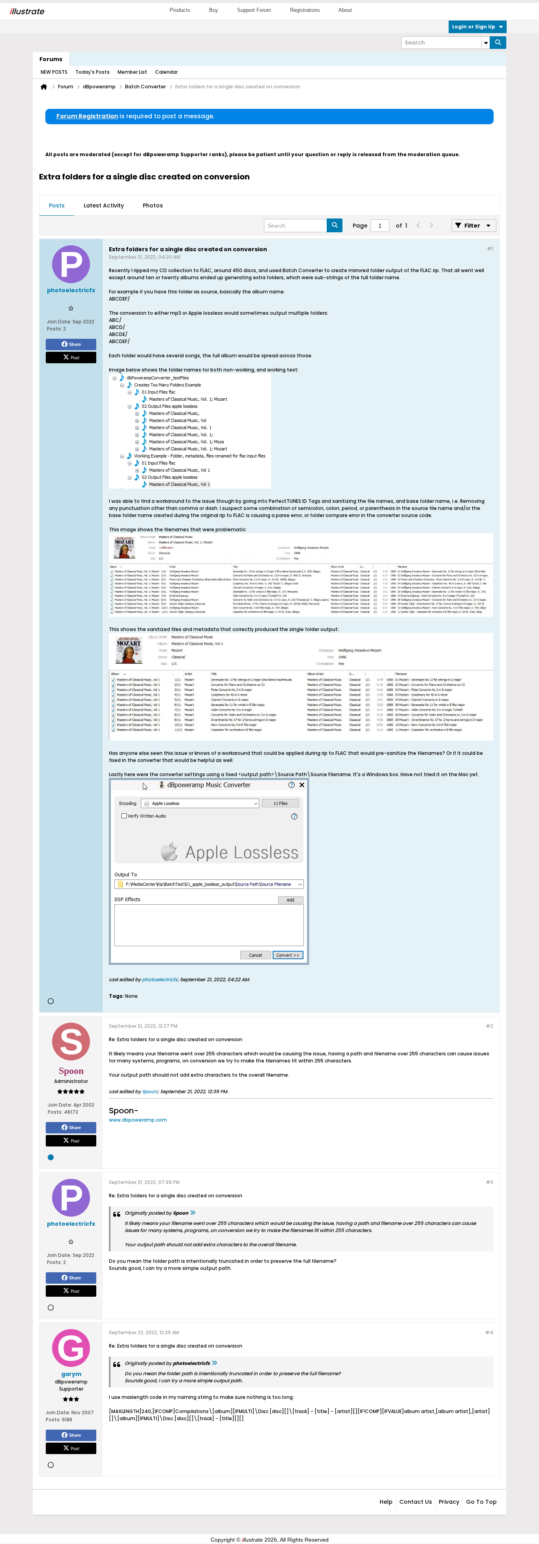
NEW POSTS (54, 72)
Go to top (481, 1502)
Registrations (305, 10)
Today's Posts (92, 72)
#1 (490, 248)
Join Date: (59, 321)
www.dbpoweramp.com (138, 1119)
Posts (57, 205)
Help (386, 1502)
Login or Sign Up (473, 26)
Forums (50, 59)
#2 (489, 1026)
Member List (132, 72)
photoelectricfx (159, 979)
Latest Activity (104, 205)
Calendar (166, 72)
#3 (489, 1182)
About (345, 10)
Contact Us (415, 1502)
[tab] (56, 206)
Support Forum (254, 10)
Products (180, 10)
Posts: (54, 328)
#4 (489, 1332)
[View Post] (192, 1213)
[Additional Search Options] (485, 42)
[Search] (498, 42)
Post (75, 357)
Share (75, 344)
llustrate (26, 11)
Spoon (149, 1091)
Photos (153, 205)
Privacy (449, 1502)
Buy (213, 10)
